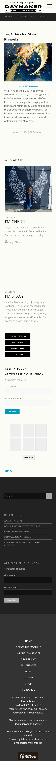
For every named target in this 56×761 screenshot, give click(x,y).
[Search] (41, 5)
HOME (28, 641)
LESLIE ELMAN (18, 354)
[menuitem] (41, 5)
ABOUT (29, 671)
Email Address (13, 398)
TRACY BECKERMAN (17, 336)
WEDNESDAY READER (28, 653)
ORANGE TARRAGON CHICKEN (17, 536)
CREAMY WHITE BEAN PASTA (16, 531)
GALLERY (28, 677)
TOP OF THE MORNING (28, 647)
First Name (10, 386)
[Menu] (48, 5)
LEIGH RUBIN (17, 342)
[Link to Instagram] (27, 623)
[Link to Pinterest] (27, 628)
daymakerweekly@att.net (28, 723)
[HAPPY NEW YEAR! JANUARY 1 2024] (28, 62)
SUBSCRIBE (28, 689)
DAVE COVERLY (17, 348)
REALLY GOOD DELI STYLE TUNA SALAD (22, 526)
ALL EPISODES (28, 665)
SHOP (28, 683)
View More (28, 457)
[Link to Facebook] (27, 619)
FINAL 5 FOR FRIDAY (13, 520)
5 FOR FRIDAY (28, 659)
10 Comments (36, 132)
